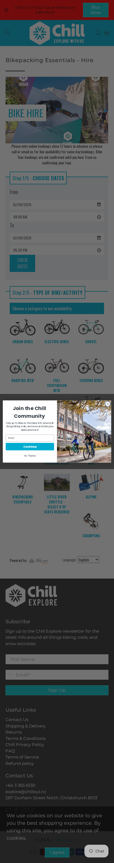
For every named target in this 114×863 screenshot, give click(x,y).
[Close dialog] (107, 403)
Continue (30, 447)
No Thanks (30, 455)
